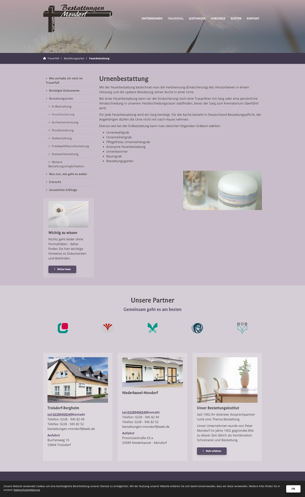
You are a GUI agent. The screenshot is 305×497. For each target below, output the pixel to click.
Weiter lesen (64, 269)
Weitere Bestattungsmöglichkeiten (66, 164)
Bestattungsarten (74, 58)
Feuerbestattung (99, 58)
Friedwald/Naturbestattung (70, 146)
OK (293, 488)
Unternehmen (152, 18)
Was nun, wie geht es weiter (68, 174)
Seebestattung (62, 138)
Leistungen (197, 18)
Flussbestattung (63, 130)
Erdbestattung (61, 106)
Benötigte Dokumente (64, 90)
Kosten (236, 18)
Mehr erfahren (213, 451)
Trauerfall (176, 18)
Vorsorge (218, 18)
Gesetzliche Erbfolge (63, 190)
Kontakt (253, 18)
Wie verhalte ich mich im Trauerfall (64, 80)
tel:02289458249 (59, 414)
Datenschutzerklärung (27, 490)
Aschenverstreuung (65, 122)
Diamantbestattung (65, 154)
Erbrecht (55, 182)
